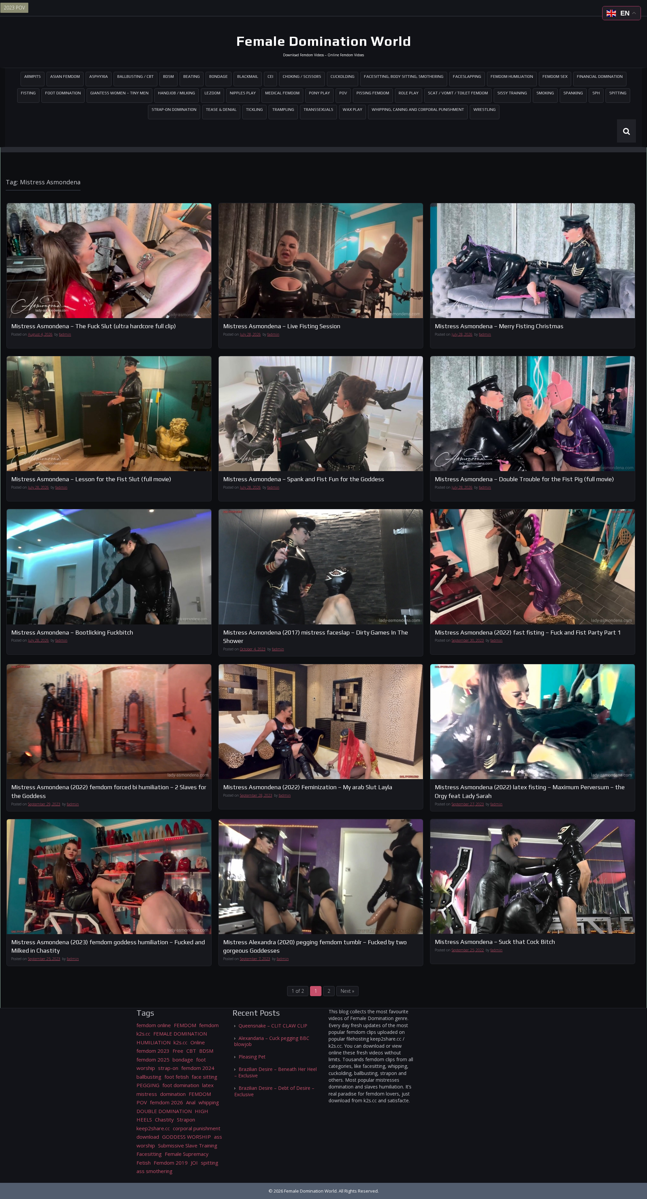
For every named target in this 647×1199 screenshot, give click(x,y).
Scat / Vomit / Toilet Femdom (458, 93)
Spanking (573, 93)
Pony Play (319, 93)
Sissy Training (512, 93)
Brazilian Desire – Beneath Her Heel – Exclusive (275, 1072)
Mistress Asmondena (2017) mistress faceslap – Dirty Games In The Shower (315, 637)
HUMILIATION (153, 1042)
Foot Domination (63, 93)
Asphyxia (98, 76)
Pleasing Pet (252, 1056)
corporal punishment (196, 1128)
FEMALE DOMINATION (180, 1033)
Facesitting (149, 1153)
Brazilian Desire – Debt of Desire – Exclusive (274, 1091)
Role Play (409, 93)
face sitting (204, 1076)
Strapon (186, 1119)
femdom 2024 (197, 1068)
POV (343, 93)
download (147, 1136)
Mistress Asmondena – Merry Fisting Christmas (499, 326)
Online (197, 1042)
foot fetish (176, 1076)
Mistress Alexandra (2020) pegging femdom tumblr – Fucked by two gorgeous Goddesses (315, 946)
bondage (183, 1059)
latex (208, 1085)
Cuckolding (343, 76)
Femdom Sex (555, 76)
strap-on (168, 1068)
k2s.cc (180, 1042)
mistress (146, 1093)
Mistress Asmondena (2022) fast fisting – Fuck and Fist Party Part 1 (528, 632)
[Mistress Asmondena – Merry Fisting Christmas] (532, 260)
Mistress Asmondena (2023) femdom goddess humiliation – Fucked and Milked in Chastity (108, 946)
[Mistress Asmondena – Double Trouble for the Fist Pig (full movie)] (532, 413)
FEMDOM (185, 1025)
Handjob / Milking (176, 93)
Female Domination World (323, 41)
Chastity (164, 1119)
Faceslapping (467, 76)
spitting (209, 1162)
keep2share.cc (153, 1128)
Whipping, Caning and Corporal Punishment (418, 109)
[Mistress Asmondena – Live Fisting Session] (321, 260)
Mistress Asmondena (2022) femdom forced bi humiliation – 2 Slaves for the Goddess (108, 791)
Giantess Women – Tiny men (119, 93)
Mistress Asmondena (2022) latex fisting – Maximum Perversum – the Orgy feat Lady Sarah (530, 791)
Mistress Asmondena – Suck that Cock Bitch (495, 941)
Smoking (545, 93)
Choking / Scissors (302, 76)
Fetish (143, 1162)
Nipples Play (243, 93)
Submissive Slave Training (187, 1145)
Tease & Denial (221, 109)
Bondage (218, 76)
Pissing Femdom (373, 93)
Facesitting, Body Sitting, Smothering (403, 76)
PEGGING (147, 1085)
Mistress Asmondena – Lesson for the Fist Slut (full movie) (91, 479)
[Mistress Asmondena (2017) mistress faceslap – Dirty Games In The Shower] (321, 566)
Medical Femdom (282, 93)
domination (173, 1093)
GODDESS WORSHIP (186, 1136)
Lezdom (212, 93)
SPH (596, 93)
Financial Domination (600, 76)
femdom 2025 (153, 1059)
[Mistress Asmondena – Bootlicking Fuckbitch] (109, 566)
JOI (194, 1162)
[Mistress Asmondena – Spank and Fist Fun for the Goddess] (321, 413)
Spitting (617, 93)
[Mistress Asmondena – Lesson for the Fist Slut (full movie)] (109, 413)
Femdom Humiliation (512, 76)
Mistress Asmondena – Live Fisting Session (281, 326)
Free (178, 1050)
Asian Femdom (65, 76)
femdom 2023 (153, 1050)
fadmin (65, 334)
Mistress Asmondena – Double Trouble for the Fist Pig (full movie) (524, 479)
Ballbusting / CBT (135, 76)
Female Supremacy (187, 1153)
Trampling (283, 109)
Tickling (254, 109)
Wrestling (484, 109)
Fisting (28, 93)
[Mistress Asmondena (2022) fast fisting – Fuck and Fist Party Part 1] (532, 566)
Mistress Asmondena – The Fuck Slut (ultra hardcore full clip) (93, 326)
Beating (191, 76)
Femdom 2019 (171, 1162)
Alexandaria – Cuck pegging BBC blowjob (271, 1041)
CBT (191, 1050)
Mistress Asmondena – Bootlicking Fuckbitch (72, 632)
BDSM (168, 76)
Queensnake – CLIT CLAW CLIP (273, 1025)
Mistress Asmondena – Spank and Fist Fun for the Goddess (303, 479)
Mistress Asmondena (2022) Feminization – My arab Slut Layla (307, 787)
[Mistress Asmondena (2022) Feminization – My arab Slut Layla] (321, 721)
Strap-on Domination (174, 109)
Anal (190, 1102)
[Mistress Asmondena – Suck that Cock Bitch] (532, 876)
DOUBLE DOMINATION (164, 1111)
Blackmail (247, 76)
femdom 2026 (166, 1102)
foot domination (180, 1085)
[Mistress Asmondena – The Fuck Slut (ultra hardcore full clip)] (109, 260)
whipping (208, 1102)
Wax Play (352, 109)
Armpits (32, 76)
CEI (270, 76)
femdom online (153, 1025)
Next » (347, 991)
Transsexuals (318, 109)
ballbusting (148, 1076)
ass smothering (154, 1171)
